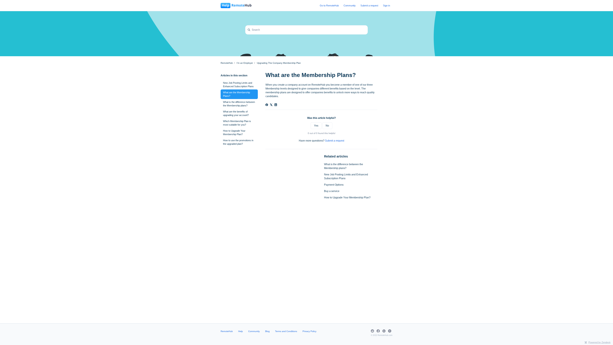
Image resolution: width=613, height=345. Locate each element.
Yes (316, 125)
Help (240, 331)
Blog (267, 331)
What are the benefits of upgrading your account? (236, 113)
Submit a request (369, 5)
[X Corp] (271, 105)
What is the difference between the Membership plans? (343, 166)
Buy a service (331, 191)
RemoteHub (227, 63)
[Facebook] (266, 105)
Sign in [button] (386, 5)
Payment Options (334, 184)
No (327, 125)
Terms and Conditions (286, 331)
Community (350, 5)
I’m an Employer (245, 63)
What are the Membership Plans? (236, 94)
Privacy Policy (309, 331)
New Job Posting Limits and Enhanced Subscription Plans (346, 176)
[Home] (236, 5)
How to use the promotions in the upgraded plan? (238, 142)
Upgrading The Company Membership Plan (279, 63)
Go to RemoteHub (329, 5)
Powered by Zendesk (599, 342)
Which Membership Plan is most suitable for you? (237, 123)
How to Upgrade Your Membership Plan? (347, 197)
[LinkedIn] (275, 105)
